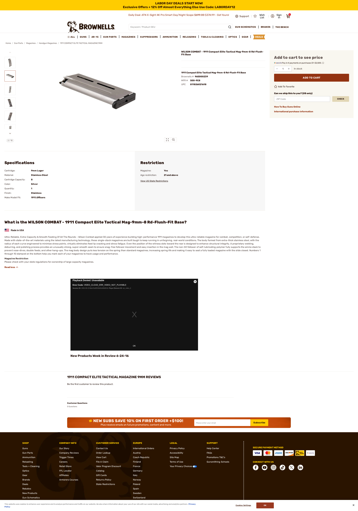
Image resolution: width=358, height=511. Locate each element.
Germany (138, 470)
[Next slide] (10, 133)
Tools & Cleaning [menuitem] (212, 37)
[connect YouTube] (264, 467)
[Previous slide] (10, 52)
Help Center (213, 448)
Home (8, 43)
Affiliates (64, 475)
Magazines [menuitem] (129, 37)
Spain (136, 488)
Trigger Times (66, 457)
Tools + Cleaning (31, 466)
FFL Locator (65, 470)
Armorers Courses (68, 479)
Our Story (64, 448)
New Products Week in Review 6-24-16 (99, 356)
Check (340, 99)
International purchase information (293, 111)
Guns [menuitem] (83, 37)
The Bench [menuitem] (282, 27)
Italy (135, 475)
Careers (63, 461)
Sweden (137, 493)
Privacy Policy (177, 448)
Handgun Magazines (48, 43)
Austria (137, 453)
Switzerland (139, 497)
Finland (137, 461)
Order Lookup (103, 453)
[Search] (230, 27)
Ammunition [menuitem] (170, 37)
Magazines (31, 43)
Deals (25, 484)
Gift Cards (101, 475)
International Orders (143, 448)
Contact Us (102, 448)
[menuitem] (72, 37)
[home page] (91, 27)
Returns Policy (103, 479)
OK (134, 346)
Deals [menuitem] (259, 37)
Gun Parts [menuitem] (110, 37)
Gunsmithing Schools (218, 461)
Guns (25, 448)
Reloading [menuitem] (189, 37)
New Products (29, 493)
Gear (24, 475)
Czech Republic (141, 457)
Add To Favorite (286, 86)
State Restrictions (105, 484)
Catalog (100, 470)
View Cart (101, 457)
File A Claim (102, 461)
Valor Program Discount (108, 466)
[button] (276, 16)
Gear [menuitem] (245, 37)
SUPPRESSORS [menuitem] (149, 37)
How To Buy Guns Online (287, 106)
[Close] (353, 505)
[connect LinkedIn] (300, 467)
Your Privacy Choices (181, 466)
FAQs (209, 453)
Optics (25, 470)
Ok (265, 505)
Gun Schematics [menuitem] (245, 27)
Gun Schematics (31, 497)
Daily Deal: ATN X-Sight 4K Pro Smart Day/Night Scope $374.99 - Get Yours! (178, 15)
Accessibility (176, 453)
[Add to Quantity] (289, 68)
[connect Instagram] (273, 467)
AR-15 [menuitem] (95, 37)
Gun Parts (18, 43)
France (136, 466)
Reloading (27, 461)
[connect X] (291, 467)
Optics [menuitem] (232, 37)
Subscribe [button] (259, 422)
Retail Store (65, 466)
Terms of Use (176, 461)
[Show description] (11, 267)
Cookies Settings (243, 505)
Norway (137, 479)
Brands (26, 479)
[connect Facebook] (255, 467)
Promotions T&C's (216, 457)
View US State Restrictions (154, 181)
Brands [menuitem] (266, 27)
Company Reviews (69, 453)
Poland (136, 484)
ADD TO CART (311, 77)
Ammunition (28, 457)
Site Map (174, 457)
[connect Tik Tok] (282, 467)
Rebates (26, 488)
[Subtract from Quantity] (277, 68)
